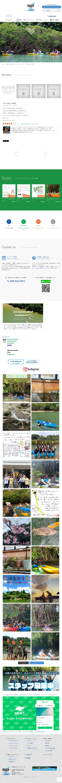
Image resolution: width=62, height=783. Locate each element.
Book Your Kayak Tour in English (51, 7)
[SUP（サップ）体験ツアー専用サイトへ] (23, 313)
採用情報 (28, 758)
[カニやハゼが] (46, 154)
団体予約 (47, 743)
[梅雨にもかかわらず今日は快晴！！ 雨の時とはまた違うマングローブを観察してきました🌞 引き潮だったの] (45, 646)
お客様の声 (18, 20)
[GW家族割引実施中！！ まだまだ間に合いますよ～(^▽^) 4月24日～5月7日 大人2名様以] (17, 388)
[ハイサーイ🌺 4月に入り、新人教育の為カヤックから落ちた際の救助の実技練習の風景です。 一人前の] (45, 417)
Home (3, 64)
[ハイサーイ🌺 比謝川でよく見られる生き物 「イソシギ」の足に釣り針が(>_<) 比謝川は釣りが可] (17, 417)
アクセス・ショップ (42, 20)
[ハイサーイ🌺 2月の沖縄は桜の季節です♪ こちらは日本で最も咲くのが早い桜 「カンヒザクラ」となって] (17, 531)
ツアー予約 (47, 740)
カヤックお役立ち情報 (50, 748)
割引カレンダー (12, 759)
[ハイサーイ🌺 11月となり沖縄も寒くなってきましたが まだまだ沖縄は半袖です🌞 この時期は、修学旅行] (45, 618)
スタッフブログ (48, 754)
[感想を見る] (9, 190)
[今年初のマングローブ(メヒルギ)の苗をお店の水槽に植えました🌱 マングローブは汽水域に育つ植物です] (17, 560)
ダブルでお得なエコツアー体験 (26, 328)
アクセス (29, 740)
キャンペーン (12, 756)
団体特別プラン (12, 761)
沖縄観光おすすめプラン (32, 748)
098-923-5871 (52, 16)
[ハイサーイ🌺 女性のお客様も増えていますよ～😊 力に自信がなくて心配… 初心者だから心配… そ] (45, 445)
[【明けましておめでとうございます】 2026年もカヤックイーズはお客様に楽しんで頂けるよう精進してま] (17, 589)
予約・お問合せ (55, 20)
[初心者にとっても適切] (16, 154)
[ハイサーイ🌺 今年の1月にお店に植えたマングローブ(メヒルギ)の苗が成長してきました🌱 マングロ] (45, 388)
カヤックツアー (9, 20)
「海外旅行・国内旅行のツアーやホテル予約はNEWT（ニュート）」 (30, 694)
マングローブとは (13, 748)
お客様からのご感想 (10, 64)
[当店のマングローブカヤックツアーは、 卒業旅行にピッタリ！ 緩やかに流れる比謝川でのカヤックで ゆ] (45, 474)
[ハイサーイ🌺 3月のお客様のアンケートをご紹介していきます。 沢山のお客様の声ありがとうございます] (17, 445)
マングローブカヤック (19, 64)
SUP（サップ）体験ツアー (20, 324)
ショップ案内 (30, 743)
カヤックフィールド (13, 745)
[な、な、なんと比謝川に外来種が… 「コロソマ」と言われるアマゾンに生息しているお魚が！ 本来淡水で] (45, 531)
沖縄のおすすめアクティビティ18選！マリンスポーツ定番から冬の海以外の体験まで (24, 731)
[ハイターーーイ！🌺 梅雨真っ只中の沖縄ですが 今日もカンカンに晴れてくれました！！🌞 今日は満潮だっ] (17, 646)
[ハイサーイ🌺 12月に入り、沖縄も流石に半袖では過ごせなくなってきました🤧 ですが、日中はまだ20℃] (17, 618)
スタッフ (29, 745)
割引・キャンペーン (28, 20)
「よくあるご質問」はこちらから (41, 268)
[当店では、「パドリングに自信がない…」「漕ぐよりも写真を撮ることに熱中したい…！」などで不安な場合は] (17, 503)
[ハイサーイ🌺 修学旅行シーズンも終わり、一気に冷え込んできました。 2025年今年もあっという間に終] (45, 589)
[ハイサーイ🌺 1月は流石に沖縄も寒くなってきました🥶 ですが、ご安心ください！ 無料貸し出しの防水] (45, 560)
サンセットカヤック (13, 743)
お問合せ (47, 745)
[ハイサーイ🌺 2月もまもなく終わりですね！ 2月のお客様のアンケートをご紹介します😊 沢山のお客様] (45, 503)
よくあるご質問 (48, 750)
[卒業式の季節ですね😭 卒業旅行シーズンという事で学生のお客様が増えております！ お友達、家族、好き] (17, 474)
